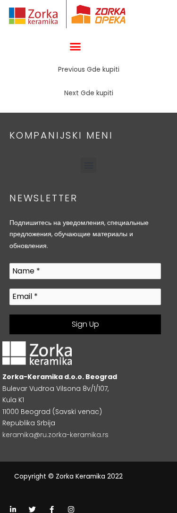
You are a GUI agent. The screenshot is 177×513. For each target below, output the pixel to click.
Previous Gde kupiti (88, 69)
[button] (75, 47)
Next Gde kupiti (88, 93)
